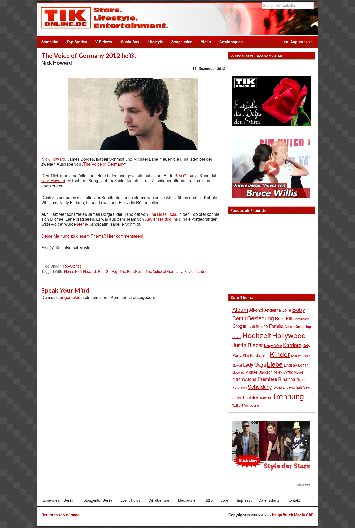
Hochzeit (256, 335)
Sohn (236, 397)
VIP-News (103, 41)
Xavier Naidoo (158, 219)
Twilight (237, 405)
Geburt (289, 326)
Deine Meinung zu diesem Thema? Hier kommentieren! (92, 236)
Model (298, 372)
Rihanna (286, 379)
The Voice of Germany (103, 164)
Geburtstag (302, 326)
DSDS (254, 326)
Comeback (301, 318)
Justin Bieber (247, 345)
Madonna (238, 372)
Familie (276, 326)
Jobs (225, 500)
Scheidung (260, 386)
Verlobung (251, 405)
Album (240, 309)
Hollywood (289, 335)
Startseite (49, 41)
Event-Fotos (130, 500)
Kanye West (273, 345)
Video (204, 41)
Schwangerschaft (287, 387)
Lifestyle (153, 41)
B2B (209, 500)
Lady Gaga (254, 364)
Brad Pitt (283, 318)
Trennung (288, 395)
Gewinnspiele (231, 41)
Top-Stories (77, 41)
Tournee (265, 398)
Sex (306, 387)
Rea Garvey (185, 176)
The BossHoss (162, 214)
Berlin (239, 318)
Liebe (275, 363)
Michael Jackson (259, 372)
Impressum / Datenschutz (258, 500)
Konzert (296, 356)
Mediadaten (188, 500)
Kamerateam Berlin (57, 500)
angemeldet (71, 297)
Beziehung (260, 318)
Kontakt (293, 500)
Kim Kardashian (256, 355)
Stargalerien (182, 41)
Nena (82, 224)
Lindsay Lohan (296, 365)
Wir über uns (159, 500)
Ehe (264, 326)
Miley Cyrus (283, 372)
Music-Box (127, 41)
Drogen (240, 325)
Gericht (236, 337)
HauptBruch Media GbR (293, 514)
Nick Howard (53, 159)
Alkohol (256, 310)
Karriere (292, 345)
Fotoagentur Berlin (96, 500)
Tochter (250, 397)
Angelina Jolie (277, 310)
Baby (298, 309)
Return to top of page (60, 514)
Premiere (267, 378)
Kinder (280, 354)
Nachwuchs (244, 379)
